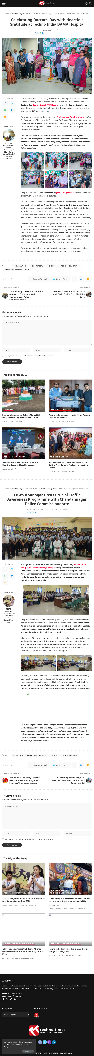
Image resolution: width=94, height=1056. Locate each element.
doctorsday (37, 266)
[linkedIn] (81, 279)
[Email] (5, 117)
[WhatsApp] (40, 33)
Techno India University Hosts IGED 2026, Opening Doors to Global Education (21, 463)
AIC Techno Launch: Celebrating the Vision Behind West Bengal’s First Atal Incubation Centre (68, 465)
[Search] (90, 3)
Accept (27, 1051)
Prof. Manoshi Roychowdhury (70, 117)
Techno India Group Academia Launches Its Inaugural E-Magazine (68, 950)
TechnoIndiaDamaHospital (18, 269)
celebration (20, 266)
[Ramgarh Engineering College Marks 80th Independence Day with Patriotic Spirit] (23, 396)
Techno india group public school (30, 755)
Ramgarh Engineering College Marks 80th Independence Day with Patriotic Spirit (21, 416)
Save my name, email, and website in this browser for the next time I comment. (30, 356)
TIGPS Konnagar (70, 755)
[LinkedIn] (43, 33)
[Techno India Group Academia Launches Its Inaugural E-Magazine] (70, 929)
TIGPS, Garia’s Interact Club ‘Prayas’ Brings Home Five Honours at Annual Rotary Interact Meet (23, 951)
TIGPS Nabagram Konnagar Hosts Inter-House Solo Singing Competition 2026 (9, 615)
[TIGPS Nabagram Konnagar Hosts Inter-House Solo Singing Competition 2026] (9, 601)
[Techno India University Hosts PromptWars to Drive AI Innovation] (70, 396)
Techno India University (61, 410)
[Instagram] (11, 999)
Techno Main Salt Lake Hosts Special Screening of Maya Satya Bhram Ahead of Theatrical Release (9, 151)
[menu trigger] (4, 3)
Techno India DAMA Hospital (46, 105)
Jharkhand (8, 410)
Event (52, 266)
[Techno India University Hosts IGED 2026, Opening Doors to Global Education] (23, 443)
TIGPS (54, 755)
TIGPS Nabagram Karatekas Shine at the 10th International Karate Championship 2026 (69, 899)
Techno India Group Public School (37, 509)
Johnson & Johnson (65, 192)
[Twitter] (37, 33)
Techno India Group (69, 266)
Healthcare (37, 30)
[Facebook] (35, 33)
